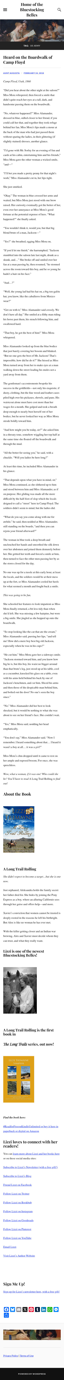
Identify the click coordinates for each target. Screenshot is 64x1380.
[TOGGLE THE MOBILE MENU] (5, 10)
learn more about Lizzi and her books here (36, 1153)
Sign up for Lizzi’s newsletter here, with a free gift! (31, 1291)
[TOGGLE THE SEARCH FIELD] (59, 10)
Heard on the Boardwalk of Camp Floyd (27, 59)
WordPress (39, 1374)
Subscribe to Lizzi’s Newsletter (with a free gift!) (30, 1167)
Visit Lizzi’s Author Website (19, 1255)
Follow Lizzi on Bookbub (17, 1202)
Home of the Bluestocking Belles (32, 9)
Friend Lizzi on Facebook (17, 1185)
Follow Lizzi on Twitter (16, 1193)
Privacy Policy (10, 1355)
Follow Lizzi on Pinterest (17, 1229)
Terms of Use (27, 1355)
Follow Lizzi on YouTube (17, 1238)
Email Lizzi (9, 1247)
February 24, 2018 (34, 73)
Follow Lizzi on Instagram (18, 1211)
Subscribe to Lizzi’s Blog (17, 1176)
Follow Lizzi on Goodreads (18, 1220)
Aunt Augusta (11, 73)
